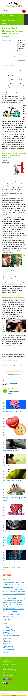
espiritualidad (6, 598)
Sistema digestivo (6, 611)
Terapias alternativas (8, 650)
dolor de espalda (19, 594)
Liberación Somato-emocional (9, 666)
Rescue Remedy (16, 606)
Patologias (5, 641)
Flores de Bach (7, 633)
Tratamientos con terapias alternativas (11, 670)
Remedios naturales (8, 646)
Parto (10, 602)
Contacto (4, 23)
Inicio (3, 15)
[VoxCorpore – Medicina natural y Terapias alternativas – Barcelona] (14, 4)
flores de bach (19, 598)
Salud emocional (18, 609)
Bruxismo (18, 584)
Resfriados (21, 606)
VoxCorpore (5, 686)
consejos (16, 587)
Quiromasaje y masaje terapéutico (10, 664)
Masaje (21, 600)
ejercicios (12, 596)
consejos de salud (10, 589)
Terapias (11, 15)
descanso (14, 591)
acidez (5, 582)
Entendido (14, 695)
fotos (4, 600)
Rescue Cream (21, 60)
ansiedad (21, 582)
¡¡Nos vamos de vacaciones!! (14, 374)
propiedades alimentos (16, 602)
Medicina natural (7, 638)
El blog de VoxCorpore (7, 18)
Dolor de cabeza (7, 629)
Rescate (11, 606)
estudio (11, 598)
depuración (9, 591)
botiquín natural (8, 584)
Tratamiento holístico (18, 617)
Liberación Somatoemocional (10, 635)
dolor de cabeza (8, 594)
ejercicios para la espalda (9, 630)
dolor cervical (21, 591)
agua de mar (10, 582)
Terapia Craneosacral (8, 649)
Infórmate (10, 393)
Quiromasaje (6, 643)
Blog (4, 672)
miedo (4, 602)
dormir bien (6, 596)
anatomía (16, 582)
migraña (7, 602)
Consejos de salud (7, 626)
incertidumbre (9, 600)
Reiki (14, 604)
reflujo (10, 604)
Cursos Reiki (21, 589)
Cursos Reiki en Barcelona (9, 669)
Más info (6, 693)
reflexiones (6, 604)
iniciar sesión (13, 383)
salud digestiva (8, 609)
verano (4, 619)
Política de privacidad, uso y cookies (10, 688)
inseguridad (16, 600)
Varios (4, 654)
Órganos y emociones (8, 640)
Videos (8, 619)
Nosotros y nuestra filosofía (8, 20)
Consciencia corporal (8, 587)
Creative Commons (15, 686)
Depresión (5, 591)
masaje (5, 636)
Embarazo (17, 595)
